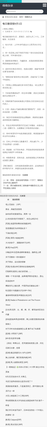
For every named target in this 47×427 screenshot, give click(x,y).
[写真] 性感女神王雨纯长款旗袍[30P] (20, 267)
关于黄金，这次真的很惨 (15, 262)
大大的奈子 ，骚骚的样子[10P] (18, 243)
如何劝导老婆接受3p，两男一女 (18, 214)
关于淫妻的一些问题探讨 (15, 257)
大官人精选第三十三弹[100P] (17, 396)
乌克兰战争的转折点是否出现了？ (19, 381)
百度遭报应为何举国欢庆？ (16, 228)
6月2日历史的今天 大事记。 (17, 377)
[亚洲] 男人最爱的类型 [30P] (17, 362)
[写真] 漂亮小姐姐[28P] (15, 238)
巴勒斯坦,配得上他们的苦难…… (18, 271)
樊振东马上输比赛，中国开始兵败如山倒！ (23, 286)
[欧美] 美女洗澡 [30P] (14, 424)
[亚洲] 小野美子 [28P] (14, 334)
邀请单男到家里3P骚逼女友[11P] (18, 295)
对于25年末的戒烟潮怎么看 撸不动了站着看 (23, 329)
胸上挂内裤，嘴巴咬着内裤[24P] (18, 357)
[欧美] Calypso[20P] (13, 420)
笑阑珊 (25, 175)
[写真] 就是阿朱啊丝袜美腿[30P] (18, 224)
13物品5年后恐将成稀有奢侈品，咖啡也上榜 (23, 252)
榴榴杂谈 (7, 5)
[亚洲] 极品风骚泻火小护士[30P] (18, 353)
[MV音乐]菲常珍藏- (13, 338)
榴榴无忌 (28, 17)
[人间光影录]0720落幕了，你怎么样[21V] (22, 219)
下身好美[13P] (11, 233)
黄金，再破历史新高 (14, 209)
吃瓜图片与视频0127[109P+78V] (18, 290)
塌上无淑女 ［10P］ (14, 204)
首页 (21, 17)
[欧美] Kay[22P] (12, 247)
